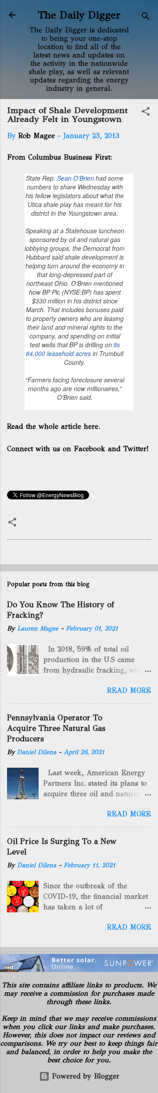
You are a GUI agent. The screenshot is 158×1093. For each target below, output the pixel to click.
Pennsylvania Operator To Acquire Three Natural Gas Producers (56, 728)
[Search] (145, 17)
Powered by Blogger (84, 1076)
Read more (129, 690)
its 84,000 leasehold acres (73, 349)
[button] (145, 113)
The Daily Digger (79, 14)
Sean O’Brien (75, 178)
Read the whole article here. (54, 426)
